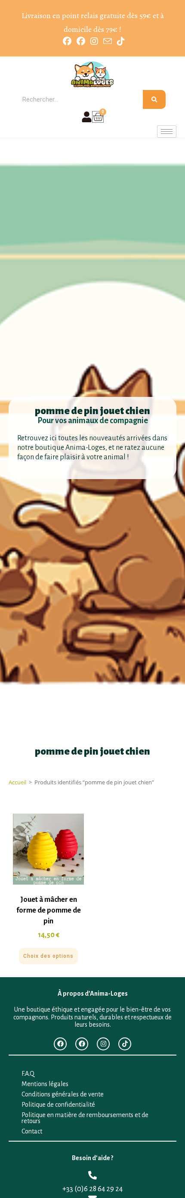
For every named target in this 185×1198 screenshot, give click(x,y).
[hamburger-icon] (166, 131)
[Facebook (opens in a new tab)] (67, 41)
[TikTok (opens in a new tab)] (119, 41)
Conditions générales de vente (63, 1094)
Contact (32, 1131)
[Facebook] (60, 1043)
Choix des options (48, 956)
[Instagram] (103, 1043)
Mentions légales (45, 1083)
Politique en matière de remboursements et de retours (85, 1117)
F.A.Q (28, 1073)
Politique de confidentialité (58, 1104)
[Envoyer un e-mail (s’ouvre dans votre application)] (107, 41)
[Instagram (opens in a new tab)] (94, 41)
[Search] (154, 99)
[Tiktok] (124, 1043)
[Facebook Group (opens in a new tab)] (81, 41)
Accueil (17, 782)
